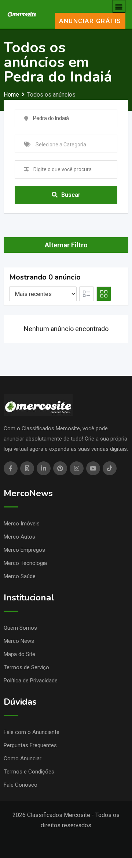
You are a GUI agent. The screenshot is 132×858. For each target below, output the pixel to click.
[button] (119, 6)
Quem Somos (20, 628)
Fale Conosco (20, 785)
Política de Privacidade (31, 680)
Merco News (19, 641)
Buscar (70, 194)
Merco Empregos (24, 550)
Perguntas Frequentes (30, 745)
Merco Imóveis (22, 523)
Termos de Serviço (26, 667)
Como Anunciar (22, 758)
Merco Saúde (20, 576)
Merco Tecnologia (25, 563)
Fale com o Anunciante (31, 732)
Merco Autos (19, 536)
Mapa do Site (19, 654)
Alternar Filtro (66, 245)
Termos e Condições (29, 771)
